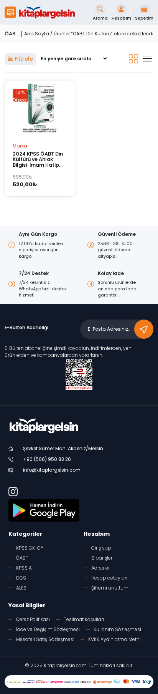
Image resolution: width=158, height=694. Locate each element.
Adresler (100, 568)
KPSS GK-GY (29, 548)
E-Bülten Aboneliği (26, 327)
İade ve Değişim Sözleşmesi (48, 629)
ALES (21, 588)
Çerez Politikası (33, 619)
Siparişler (101, 558)
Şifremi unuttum (109, 588)
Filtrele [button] (23, 59)
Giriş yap (101, 548)
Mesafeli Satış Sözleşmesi (45, 639)
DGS (21, 578)
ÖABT (22, 558)
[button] (10, 12)
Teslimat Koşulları (84, 619)
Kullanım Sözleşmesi (117, 629)
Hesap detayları (109, 578)
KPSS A (24, 568)
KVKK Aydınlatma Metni (114, 639)
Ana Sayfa (36, 33)
